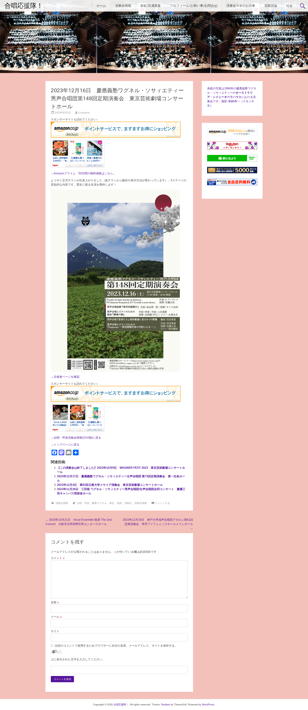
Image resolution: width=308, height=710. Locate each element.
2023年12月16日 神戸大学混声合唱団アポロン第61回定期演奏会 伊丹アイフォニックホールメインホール (158, 524)
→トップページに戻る (65, 444)
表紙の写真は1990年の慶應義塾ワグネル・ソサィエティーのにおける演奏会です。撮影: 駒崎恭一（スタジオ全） (231, 97)
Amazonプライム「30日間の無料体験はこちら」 (85, 173)
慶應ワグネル (99, 503)
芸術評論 (270, 5)
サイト (55, 631)
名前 (55, 602)
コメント (58, 558)
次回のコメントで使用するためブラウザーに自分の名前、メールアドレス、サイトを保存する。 (116, 645)
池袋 (119, 503)
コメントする (162, 503)
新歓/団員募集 (150, 5)
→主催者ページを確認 (65, 376)
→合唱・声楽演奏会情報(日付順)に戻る (76, 437)
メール (56, 616)
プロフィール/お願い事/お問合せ (193, 5)
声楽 (86, 503)
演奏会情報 (123, 5)
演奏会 (128, 503)
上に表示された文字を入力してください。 (78, 659)
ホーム (101, 5)
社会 (289, 5)
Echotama (84, 112)
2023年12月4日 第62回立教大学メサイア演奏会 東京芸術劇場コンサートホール (110, 484)
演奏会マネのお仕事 (240, 5)
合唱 (79, 503)
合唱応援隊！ (23, 5)
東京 (111, 503)
